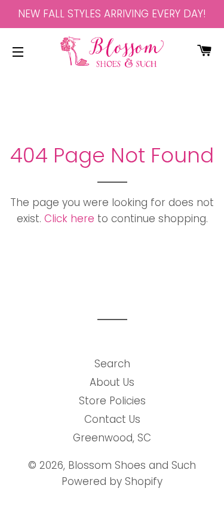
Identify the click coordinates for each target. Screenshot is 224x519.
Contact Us (112, 419)
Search (112, 364)
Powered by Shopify (112, 481)
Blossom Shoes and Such (132, 465)
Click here (69, 218)
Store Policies (112, 401)
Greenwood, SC (112, 438)
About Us (112, 382)
